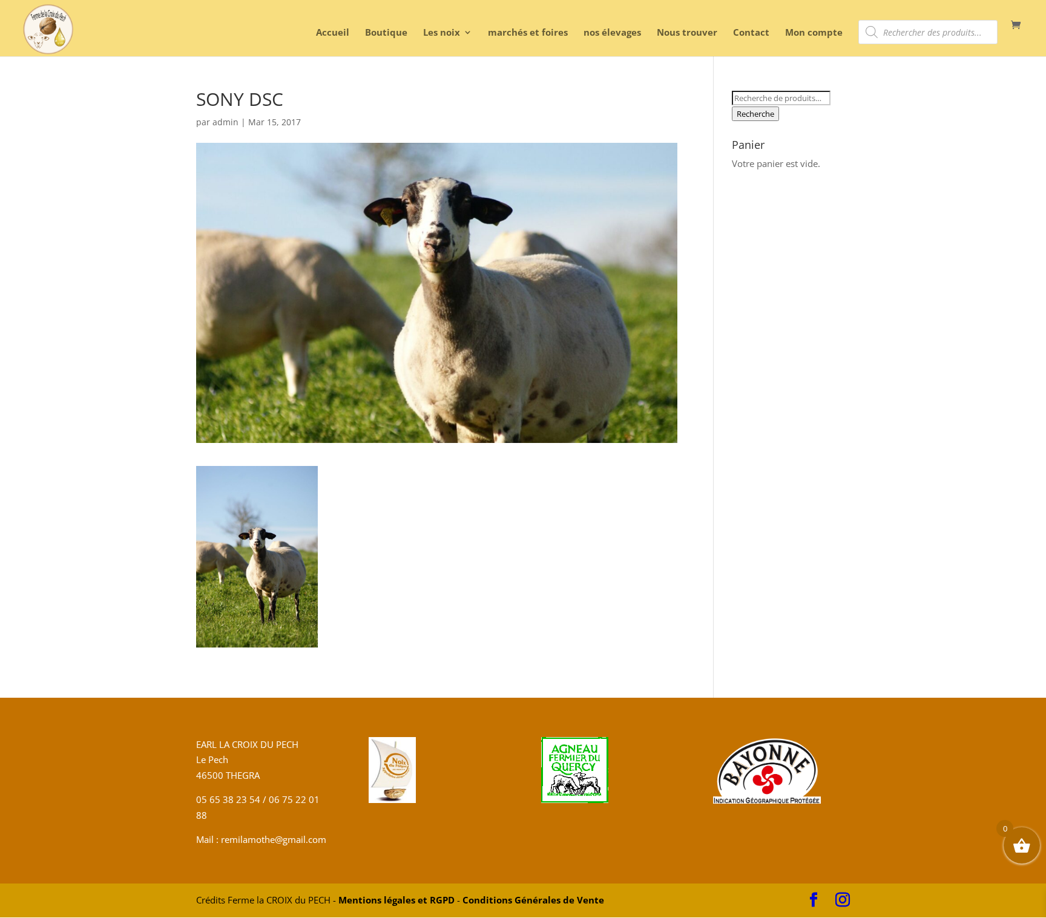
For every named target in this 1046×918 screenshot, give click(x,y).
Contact (751, 33)
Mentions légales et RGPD (396, 900)
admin (225, 122)
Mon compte (814, 33)
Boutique (386, 33)
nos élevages (612, 33)
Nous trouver (687, 33)
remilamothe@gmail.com (272, 839)
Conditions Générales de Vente (533, 900)
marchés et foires (528, 33)
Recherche (755, 113)
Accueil (332, 33)
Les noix (441, 33)
